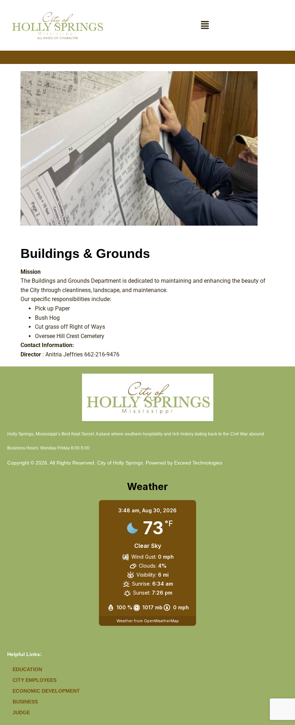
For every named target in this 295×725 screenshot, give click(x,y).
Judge (21, 712)
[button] (205, 25)
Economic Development (46, 691)
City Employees (34, 680)
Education (27, 669)
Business (25, 702)
